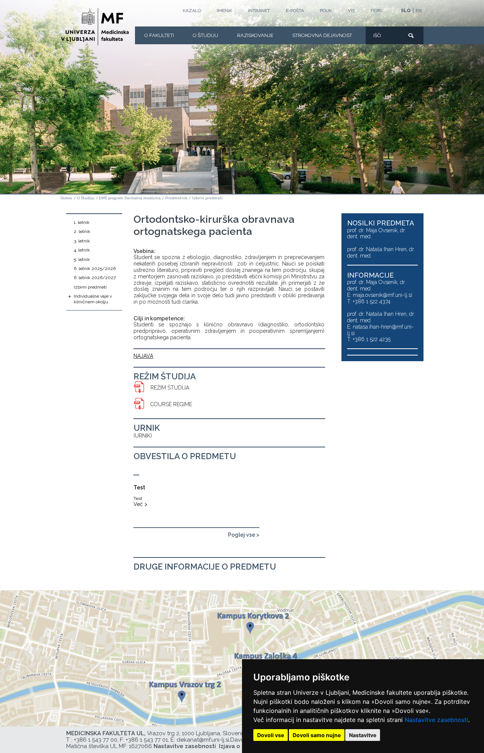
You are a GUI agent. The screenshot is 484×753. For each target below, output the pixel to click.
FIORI (376, 10)
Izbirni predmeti (207, 198)
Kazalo (192, 10)
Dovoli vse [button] (270, 735)
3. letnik (82, 241)
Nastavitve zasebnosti (436, 720)
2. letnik (82, 231)
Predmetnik (176, 198)
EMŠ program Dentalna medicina (130, 198)
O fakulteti (159, 35)
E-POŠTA (295, 10)
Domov (66, 198)
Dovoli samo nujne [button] (317, 735)
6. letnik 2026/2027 (95, 277)
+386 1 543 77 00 (95, 739)
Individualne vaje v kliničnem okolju (93, 298)
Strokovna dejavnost (322, 35)
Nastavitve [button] (362, 735)
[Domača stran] (94, 27)
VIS (351, 10)
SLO (406, 10)
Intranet (259, 10)
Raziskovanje (255, 35)
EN (419, 10)
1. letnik (82, 222)
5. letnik (82, 259)
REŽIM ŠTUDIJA (169, 388)
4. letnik (82, 250)
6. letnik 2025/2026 (95, 268)
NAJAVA (143, 356)
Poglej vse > (243, 535)
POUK (326, 10)
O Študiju (205, 35)
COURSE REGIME (171, 404)
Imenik (224, 10)
